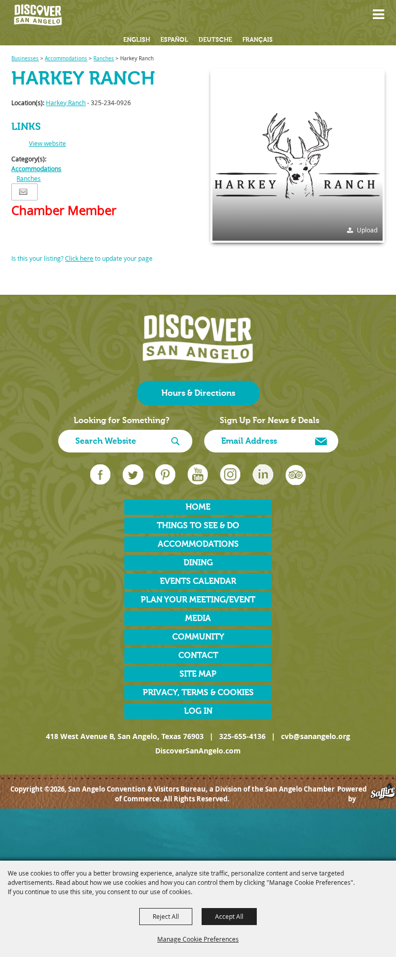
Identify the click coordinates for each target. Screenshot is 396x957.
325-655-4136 (242, 736)
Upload (367, 230)
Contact (198, 655)
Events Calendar (198, 581)
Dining (198, 562)
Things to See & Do (198, 525)
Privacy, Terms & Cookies (198, 692)
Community (198, 637)
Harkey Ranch (66, 102)
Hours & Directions (198, 393)
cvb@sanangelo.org (315, 736)
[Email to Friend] (23, 192)
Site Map (198, 674)
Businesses (25, 58)
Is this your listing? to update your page (82, 258)
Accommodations (66, 58)
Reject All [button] (166, 916)
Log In (198, 711)
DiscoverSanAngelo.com (198, 750)
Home (198, 507)
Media (198, 618)
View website (47, 143)
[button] (383, 15)
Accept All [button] (229, 916)
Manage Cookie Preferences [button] (198, 939)
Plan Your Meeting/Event (198, 600)
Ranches (103, 58)
